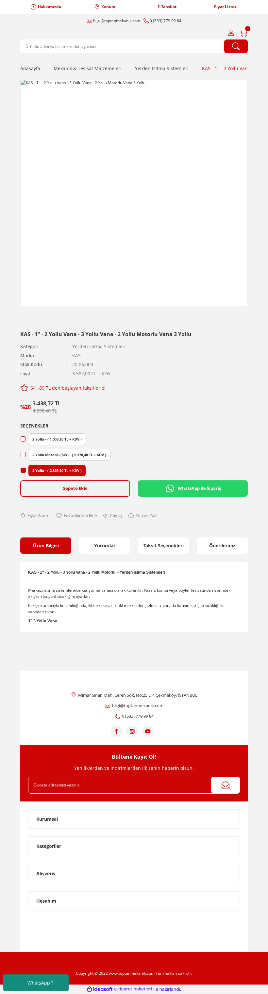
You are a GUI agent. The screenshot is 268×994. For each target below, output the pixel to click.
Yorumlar (104, 545)
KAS (76, 355)
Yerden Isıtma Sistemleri (99, 346)
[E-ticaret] (133, 989)
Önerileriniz (222, 545)
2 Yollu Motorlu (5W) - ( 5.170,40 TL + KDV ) (69, 454)
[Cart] (244, 33)
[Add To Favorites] (76, 515)
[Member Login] (231, 33)
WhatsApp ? (40, 983)
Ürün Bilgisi (46, 545)
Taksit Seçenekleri (163, 545)
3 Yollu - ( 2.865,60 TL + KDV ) (57, 470)
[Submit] (225, 785)
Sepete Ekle (75, 488)
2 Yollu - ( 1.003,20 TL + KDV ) (57, 439)
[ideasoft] (100, 989)
